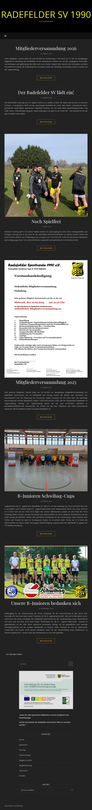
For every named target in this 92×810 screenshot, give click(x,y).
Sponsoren (23, 745)
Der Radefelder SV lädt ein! (46, 92)
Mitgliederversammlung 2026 (46, 48)
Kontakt (22, 776)
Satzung (22, 750)
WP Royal (19, 806)
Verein (21, 739)
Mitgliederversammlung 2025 (46, 382)
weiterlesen (46, 78)
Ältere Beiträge (14, 654)
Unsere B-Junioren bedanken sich (46, 603)
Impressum (23, 770)
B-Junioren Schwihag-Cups (46, 496)
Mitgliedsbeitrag (25, 765)
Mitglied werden (25, 760)
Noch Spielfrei (46, 221)
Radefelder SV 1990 (46, 14)
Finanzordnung (24, 755)
